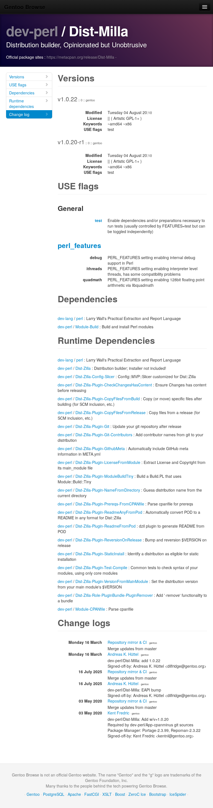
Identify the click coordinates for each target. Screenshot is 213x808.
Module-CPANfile (90, 609)
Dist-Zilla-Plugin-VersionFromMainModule (111, 581)
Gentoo (33, 794)
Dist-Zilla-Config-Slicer (95, 376)
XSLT (107, 794)
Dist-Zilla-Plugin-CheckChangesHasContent (113, 385)
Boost (120, 794)
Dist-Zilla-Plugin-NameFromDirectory (107, 490)
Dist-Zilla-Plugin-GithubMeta (100, 448)
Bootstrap (157, 794)
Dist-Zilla (83, 368)
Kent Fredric (118, 713)
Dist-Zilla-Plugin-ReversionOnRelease (108, 540)
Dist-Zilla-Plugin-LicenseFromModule (107, 462)
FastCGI (91, 794)
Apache (74, 794)
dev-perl (32, 30)
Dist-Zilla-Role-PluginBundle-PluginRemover (114, 595)
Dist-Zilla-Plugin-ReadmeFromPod (105, 526)
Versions (16, 76)
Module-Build (86, 326)
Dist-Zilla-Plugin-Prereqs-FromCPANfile (109, 504)
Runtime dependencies (21, 103)
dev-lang (65, 318)
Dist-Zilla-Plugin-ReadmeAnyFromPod (108, 512)
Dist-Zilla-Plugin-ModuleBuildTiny (104, 476)
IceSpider (177, 794)
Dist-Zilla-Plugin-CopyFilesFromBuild (107, 398)
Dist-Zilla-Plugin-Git (92, 426)
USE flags (17, 84)
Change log (19, 114)
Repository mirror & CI (127, 642)
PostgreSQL (53, 794)
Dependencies (21, 92)
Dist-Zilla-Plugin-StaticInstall (99, 553)
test (98, 220)
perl (79, 318)
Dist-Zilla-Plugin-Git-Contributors (103, 434)
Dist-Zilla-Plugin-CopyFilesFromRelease (110, 412)
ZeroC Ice (137, 794)
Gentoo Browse (24, 7)
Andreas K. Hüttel (123, 654)
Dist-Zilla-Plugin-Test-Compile (101, 567)
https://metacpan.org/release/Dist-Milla (80, 57)
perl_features (79, 245)
